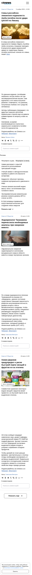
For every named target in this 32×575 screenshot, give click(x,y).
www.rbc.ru (9, 244)
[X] (11, 140)
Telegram (4, 134)
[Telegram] (8, 140)
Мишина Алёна (10, 137)
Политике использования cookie (13, 567)
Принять (15, 571)
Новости (4, 9)
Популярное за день (8, 160)
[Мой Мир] (19, 140)
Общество (10, 9)
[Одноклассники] (5, 140)
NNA (8, 54)
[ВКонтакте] (2, 140)
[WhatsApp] (16, 140)
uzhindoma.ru (10, 384)
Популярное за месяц (22, 160)
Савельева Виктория (12, 334)
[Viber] (13, 140)
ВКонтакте (13, 134)
